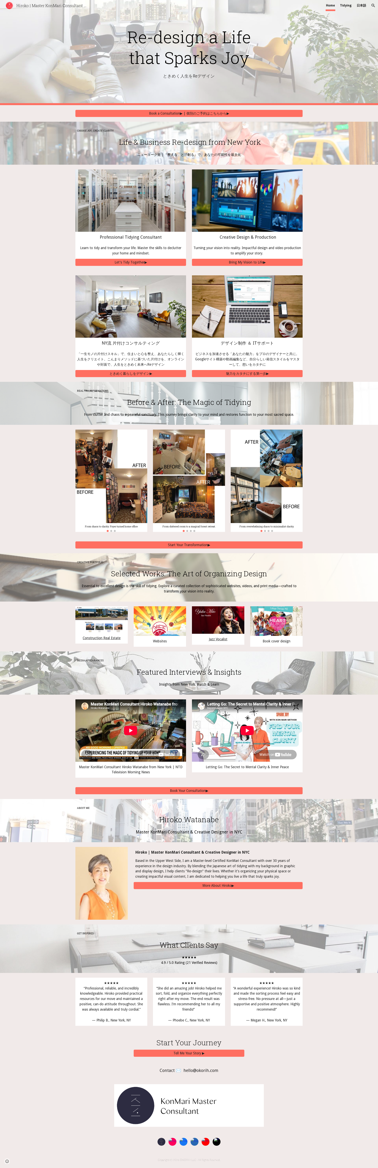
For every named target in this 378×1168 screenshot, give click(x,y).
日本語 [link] (361, 5)
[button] (373, 5)
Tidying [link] (346, 5)
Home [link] (330, 5)
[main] (189, 47)
